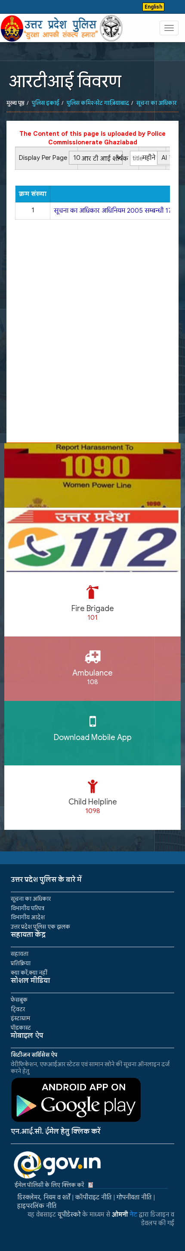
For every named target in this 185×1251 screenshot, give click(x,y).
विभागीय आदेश (28, 917)
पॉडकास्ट (21, 1027)
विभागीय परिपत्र (27, 908)
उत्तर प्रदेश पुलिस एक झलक (40, 926)
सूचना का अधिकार (31, 898)
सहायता (19, 953)
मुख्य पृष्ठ (15, 103)
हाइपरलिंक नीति (36, 1206)
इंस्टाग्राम (20, 1018)
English (153, 7)
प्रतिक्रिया (21, 963)
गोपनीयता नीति (134, 1197)
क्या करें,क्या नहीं (29, 972)
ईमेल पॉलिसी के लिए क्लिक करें (49, 1185)
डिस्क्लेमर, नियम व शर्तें (43, 1197)
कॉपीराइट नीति (93, 1197)
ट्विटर (18, 1009)
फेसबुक (19, 999)
